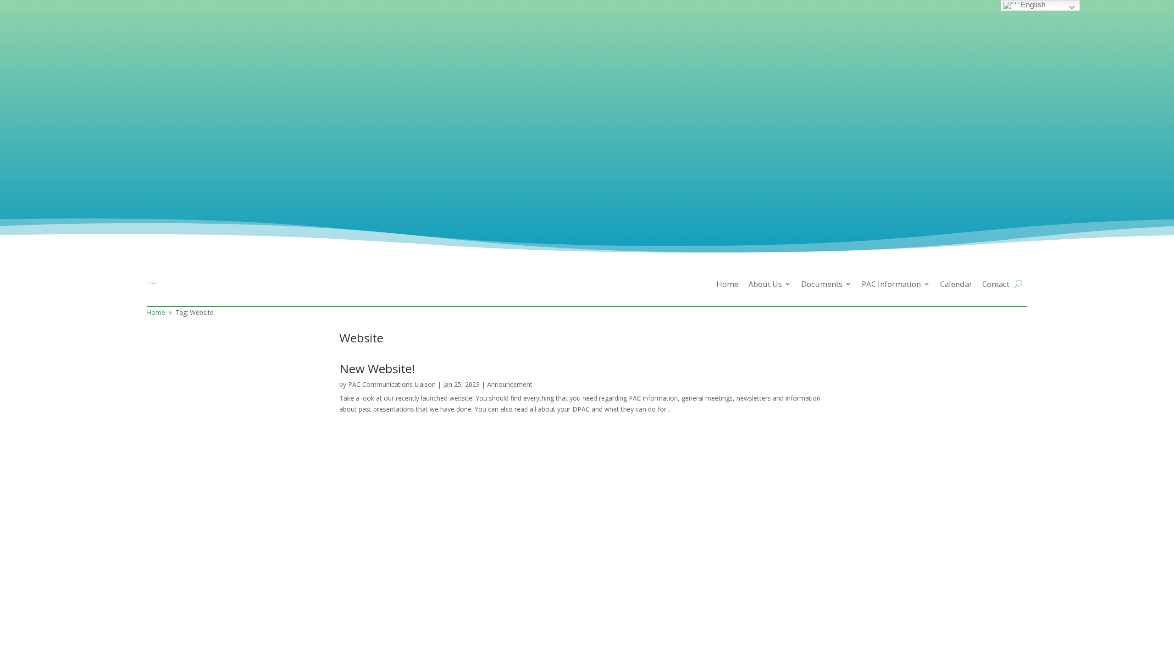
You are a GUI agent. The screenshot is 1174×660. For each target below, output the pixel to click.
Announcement (509, 384)
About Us (765, 284)
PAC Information (891, 284)
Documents (821, 284)
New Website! (377, 368)
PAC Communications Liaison (392, 384)
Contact (995, 284)
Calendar (956, 284)
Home (727, 284)
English (1032, 5)
